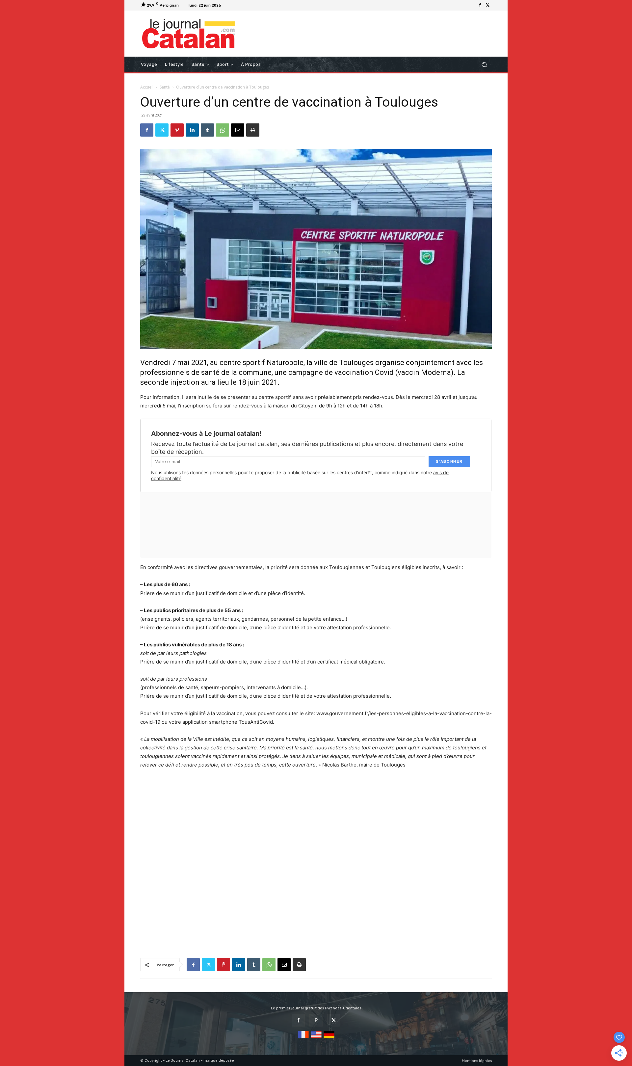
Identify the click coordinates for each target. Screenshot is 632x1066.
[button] (484, 64)
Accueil (146, 87)
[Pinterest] (177, 130)
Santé (165, 87)
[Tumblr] (207, 130)
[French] (303, 1038)
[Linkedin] (192, 130)
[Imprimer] (252, 130)
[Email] (237, 130)
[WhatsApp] (222, 130)
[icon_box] (232, 6)
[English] (316, 1038)
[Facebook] (480, 5)
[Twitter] (488, 5)
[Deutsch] (329, 1038)
